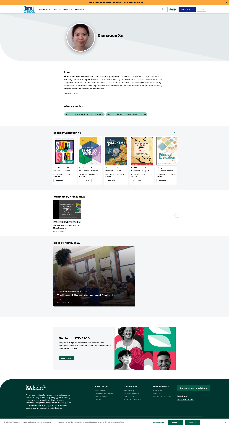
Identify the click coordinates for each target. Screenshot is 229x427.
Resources (43, 9)
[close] (227, 2)
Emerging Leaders (131, 393)
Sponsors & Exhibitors (162, 396)
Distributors (157, 393)
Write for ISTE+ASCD (132, 399)
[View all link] (174, 133)
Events (56, 9)
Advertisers (157, 390)
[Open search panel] (162, 9)
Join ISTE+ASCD (187, 9)
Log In (201, 9)
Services (66, 9)
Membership (80, 9)
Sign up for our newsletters (193, 388)
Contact (98, 399)
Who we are (100, 390)
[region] (114, 423)
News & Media (101, 396)
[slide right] (176, 160)
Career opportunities (104, 393)
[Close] (225, 422)
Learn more (66, 358)
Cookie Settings (158, 422)
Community (129, 396)
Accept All (192, 422)
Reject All (175, 422)
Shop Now (60, 180)
